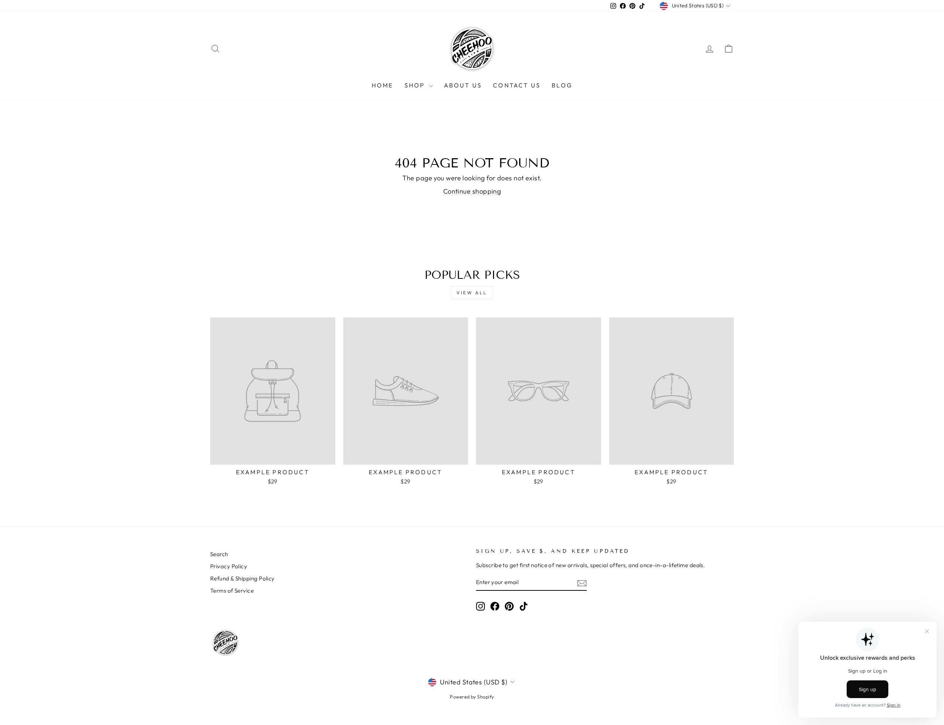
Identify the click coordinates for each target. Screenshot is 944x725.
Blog (562, 85)
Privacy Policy (228, 566)
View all (472, 292)
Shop (416, 85)
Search (219, 554)
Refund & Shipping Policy (242, 578)
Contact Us (517, 85)
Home (382, 85)
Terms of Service (232, 590)
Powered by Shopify (472, 697)
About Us (463, 85)
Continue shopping (472, 191)
